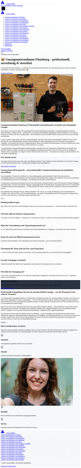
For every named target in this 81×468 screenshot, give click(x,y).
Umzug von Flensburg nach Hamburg (16, 21)
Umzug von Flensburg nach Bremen (16, 37)
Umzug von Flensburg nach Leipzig (16, 31)
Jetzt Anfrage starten (7, 288)
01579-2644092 (6, 5)
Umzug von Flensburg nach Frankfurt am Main (19, 26)
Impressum (8, 44)
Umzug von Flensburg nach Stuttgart (16, 28)
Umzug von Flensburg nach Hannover (17, 38)
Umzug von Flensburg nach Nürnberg (17, 40)
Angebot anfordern (17, 5)
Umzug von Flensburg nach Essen (15, 35)
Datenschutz (8, 45)
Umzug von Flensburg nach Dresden (16, 42)
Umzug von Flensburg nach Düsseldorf (17, 29)
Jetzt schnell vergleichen (8, 166)
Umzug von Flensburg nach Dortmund (17, 33)
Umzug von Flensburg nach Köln (15, 24)
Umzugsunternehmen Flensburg (15, 17)
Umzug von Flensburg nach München (16, 22)
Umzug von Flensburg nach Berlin (15, 19)
